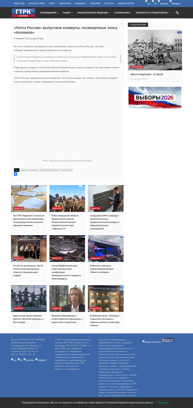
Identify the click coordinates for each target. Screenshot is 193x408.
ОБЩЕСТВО (19, 3)
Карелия (24, 170)
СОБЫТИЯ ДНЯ (138, 24)
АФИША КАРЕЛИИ (126, 3)
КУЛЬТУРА (109, 3)
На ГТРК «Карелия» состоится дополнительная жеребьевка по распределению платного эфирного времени (28, 220)
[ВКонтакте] (15, 174)
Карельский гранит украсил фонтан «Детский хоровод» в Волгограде (28, 318)
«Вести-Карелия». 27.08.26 (146, 74)
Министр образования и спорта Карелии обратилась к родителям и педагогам (67, 318)
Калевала (34, 170)
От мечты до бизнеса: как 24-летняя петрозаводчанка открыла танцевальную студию (28, 270)
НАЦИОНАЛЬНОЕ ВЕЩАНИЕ (92, 12)
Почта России (66, 170)
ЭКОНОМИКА (65, 3)
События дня (137, 67)
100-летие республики (49, 170)
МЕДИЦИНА (80, 3)
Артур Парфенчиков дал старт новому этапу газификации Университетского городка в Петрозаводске (66, 272)
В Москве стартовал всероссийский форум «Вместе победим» (101, 268)
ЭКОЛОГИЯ (95, 3)
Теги (17, 170)
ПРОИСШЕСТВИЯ (37, 3)
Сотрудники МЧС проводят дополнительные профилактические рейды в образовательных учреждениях (104, 222)
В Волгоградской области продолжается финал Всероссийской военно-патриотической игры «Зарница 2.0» (65, 222)
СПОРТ (52, 3)
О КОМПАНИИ (121, 12)
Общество (18, 208)
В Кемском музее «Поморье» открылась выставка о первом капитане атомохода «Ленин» (105, 320)
